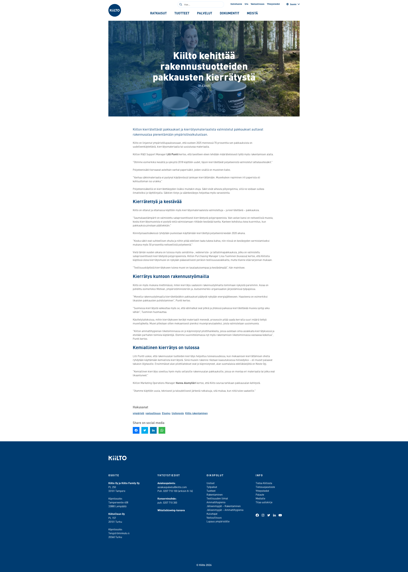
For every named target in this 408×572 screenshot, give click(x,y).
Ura (246, 3)
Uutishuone (236, 3)
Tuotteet (211, 490)
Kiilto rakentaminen (196, 413)
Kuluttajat (212, 513)
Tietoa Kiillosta (264, 483)
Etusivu (166, 413)
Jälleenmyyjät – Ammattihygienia (225, 510)
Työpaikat (212, 487)
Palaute (260, 494)
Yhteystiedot (273, 3)
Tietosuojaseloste (265, 487)
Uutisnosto (178, 413)
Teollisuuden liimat (217, 498)
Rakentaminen (215, 494)
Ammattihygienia (216, 502)
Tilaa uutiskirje (264, 502)
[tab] (158, 13)
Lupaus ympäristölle (218, 521)
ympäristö (138, 413)
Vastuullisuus (257, 3)
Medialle (261, 498)
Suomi (293, 4)
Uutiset (211, 483)
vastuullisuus (153, 413)
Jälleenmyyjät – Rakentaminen (224, 506)
